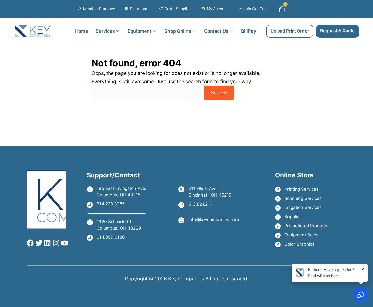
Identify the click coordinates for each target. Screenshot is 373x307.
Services (105, 31)
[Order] (175, 9)
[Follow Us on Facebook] (30, 243)
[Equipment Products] (301, 235)
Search (219, 93)
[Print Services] (301, 189)
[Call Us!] (116, 204)
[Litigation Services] (301, 207)
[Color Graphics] (301, 244)
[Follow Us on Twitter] (38, 243)
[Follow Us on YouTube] (64, 243)
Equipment (139, 31)
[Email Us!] (208, 220)
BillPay (248, 31)
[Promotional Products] (301, 226)
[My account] (214, 9)
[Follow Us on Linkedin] (46, 243)
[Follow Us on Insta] (55, 243)
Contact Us (216, 31)
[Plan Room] (136, 9)
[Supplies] (301, 217)
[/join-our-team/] (254, 9)
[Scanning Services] (301, 198)
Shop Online (177, 31)
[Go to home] (33, 28)
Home (81, 31)
